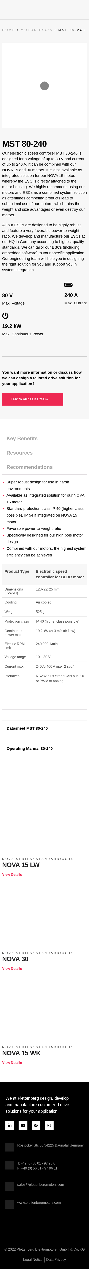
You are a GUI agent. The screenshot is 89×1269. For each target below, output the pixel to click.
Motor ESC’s (37, 30)
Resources (19, 453)
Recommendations (29, 467)
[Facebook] (36, 1125)
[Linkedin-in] (9, 1125)
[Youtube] (23, 1125)
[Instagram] (49, 1125)
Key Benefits (22, 438)
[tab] (44, 438)
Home (8, 30)
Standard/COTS (55, 859)
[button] (84, 9)
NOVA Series (17, 859)
